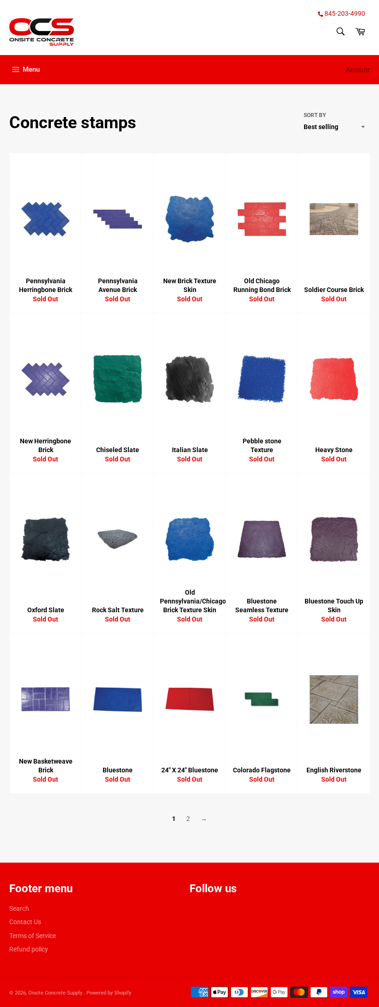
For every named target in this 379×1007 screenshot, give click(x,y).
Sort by (315, 115)
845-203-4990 (344, 13)
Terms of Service (32, 935)
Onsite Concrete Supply (56, 993)
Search (19, 908)
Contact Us (25, 922)
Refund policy (28, 949)
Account (358, 70)
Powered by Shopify (108, 993)
